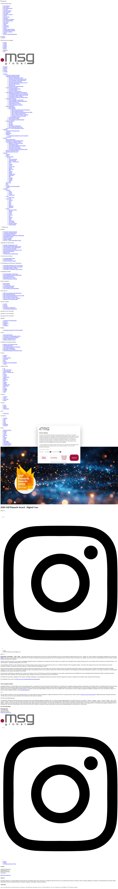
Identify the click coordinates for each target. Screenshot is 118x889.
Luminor (10, 171)
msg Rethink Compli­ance (8, 19)
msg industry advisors (8, 14)
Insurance (8, 132)
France (10, 213)
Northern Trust (12, 174)
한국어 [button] (7, 44)
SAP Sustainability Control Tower (16, 100)
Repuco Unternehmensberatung (10, 34)
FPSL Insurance (12, 108)
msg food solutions (7, 10)
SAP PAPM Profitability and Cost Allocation (18, 93)
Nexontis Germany (13, 223)
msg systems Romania (8, 20)
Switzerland (11, 221)
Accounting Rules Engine (14, 117)
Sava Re (10, 177)
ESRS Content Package (14, 102)
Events (7, 185)
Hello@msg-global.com (6, 712)
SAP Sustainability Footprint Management (18, 101)
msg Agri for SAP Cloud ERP (15, 81)
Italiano (4, 47)
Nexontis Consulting (7, 31)
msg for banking (6, 12)
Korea (10, 204)
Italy (10, 216)
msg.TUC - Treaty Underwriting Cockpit (15, 128)
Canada (10, 192)
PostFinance (11, 175)
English (5, 43)
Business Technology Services (12, 150)
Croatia (10, 212)
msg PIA (11, 122)
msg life (5, 15)
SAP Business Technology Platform (13, 141)
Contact (3, 36)
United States (11, 195)
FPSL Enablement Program (17, 111)
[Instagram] (60, 648)
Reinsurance (8, 133)
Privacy (5, 861)
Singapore (11, 207)
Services (5, 69)
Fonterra (10, 164)
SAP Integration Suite (13, 144)
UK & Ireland (12, 222)
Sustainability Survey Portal (15, 103)
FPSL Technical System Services (18, 113)
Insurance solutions (10, 120)
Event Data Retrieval (13, 90)
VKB (10, 181)
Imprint (4, 862)
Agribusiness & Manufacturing (12, 76)
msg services (6, 21)
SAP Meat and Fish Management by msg (17, 79)
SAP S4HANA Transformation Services (14, 140)
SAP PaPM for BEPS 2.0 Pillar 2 (16, 96)
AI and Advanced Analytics (12, 87)
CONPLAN (6, 25)
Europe (7, 208)
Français (5, 46)
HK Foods (11, 169)
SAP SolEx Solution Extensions (13, 75)
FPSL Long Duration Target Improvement (20, 109)
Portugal (10, 217)
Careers (7, 187)
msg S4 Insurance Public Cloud (15, 127)
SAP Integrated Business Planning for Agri (18, 82)
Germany (11, 214)
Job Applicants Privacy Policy (9, 863)
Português (5, 50)
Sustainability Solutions (11, 98)
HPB (10, 170)
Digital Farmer (12, 85)
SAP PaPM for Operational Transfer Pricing (18, 97)
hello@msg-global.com (6, 875)
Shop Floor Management (14, 83)
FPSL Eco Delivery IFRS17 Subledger (19, 114)
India (10, 202)
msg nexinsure (6, 16)
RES (10, 176)
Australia (11, 200)
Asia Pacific (8, 198)
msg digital (5, 9)
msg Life (11, 123)
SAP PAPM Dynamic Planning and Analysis (18, 95)
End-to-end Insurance (10, 139)
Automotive (8, 137)
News (4, 650)
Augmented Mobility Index (14, 88)
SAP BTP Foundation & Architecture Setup (18, 149)
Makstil (10, 172)
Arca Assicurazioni (13, 159)
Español (5, 45)
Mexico (10, 193)
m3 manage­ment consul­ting (9, 30)
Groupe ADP (11, 166)
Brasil (10, 191)
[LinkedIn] (3, 517)
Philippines (11, 206)
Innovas (5, 28)
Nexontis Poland (12, 224)
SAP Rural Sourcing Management (16, 86)
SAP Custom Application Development (17, 145)
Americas (8, 190)
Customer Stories (9, 156)
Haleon (10, 167)
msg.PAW (11, 124)
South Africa (11, 197)
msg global (5, 13)
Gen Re (10, 165)
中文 (4, 51)
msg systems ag (6, 5)
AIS (10, 158)
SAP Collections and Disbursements (16, 119)
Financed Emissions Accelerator (16, 104)
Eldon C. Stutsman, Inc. (14, 161)
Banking (8, 134)
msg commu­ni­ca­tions (7, 8)
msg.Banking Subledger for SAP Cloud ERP (18, 135)
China (10, 201)
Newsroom (8, 182)
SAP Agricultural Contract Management (17, 80)
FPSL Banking (12, 107)
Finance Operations (10, 106)
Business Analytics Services (12, 151)
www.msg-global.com (24, 689)
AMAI (4, 24)
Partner (7, 155)
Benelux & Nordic (13, 209)
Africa (7, 196)
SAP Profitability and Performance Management (16, 92)
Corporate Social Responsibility (13, 186)
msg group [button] (9, 18)
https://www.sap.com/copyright (88, 694)
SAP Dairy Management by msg (16, 77)
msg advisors (6, 7)
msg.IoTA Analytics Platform (15, 91)
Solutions (5, 66)
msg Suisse (5, 23)
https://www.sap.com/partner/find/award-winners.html (28, 679)
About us (5, 70)
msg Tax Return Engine (14, 118)
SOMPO (11, 179)
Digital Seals (6, 26)
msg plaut (5, 18)
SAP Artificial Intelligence (14, 146)
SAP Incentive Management (15, 125)
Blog (7, 183)
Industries (5, 68)
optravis (5, 33)
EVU (10, 162)
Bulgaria (10, 211)
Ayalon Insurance (12, 160)
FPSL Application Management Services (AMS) (21, 112)
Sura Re (10, 180)
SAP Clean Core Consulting (15, 148)
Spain (10, 219)
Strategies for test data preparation (18, 116)
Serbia (10, 218)
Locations (5, 71)
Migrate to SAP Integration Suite (16, 143)
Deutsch (5, 42)
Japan (10, 203)
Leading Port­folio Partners (9, 29)
